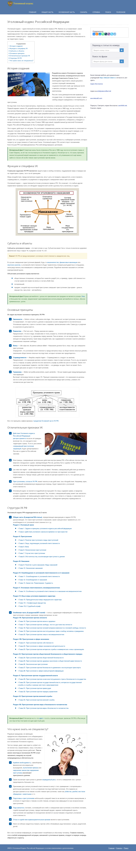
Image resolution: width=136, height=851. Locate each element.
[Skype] (111, 34)
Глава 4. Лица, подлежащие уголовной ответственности (39, 543)
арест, (41, 718)
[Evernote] (103, 34)
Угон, (83, 296)
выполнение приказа (30, 767)
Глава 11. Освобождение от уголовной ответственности (39, 576)
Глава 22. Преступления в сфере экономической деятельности (42, 646)
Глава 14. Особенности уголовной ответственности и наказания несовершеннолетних (50, 591)
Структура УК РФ (15, 58)
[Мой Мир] (100, 34)
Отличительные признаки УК (19, 56)
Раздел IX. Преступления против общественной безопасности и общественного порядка (47, 654)
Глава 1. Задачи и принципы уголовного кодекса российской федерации (45, 528)
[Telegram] (114, 34)
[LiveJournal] (106, 34)
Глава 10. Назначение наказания (31, 568)
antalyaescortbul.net (104, 91)
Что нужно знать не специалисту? (21, 60)
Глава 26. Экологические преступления (33, 664)
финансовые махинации (68, 262)
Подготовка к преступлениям (23, 798)
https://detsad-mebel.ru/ (108, 77)
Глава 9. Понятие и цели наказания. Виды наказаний (38, 565)
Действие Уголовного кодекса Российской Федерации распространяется (24, 435)
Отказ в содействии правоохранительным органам (31, 819)
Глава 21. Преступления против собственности (36, 643)
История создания (16, 46)
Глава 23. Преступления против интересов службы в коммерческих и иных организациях (51, 649)
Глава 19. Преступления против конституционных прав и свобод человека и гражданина (51, 631)
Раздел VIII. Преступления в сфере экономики (31, 639)
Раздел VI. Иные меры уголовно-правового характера (34, 596)
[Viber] (109, 34)
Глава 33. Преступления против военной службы (37, 700)
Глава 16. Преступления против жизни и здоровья (37, 621)
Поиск (126, 848)
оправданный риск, (49, 779)
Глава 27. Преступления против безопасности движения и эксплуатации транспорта (50, 667)
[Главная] (20, 3)
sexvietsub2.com (96, 98)
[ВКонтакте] (94, 34)
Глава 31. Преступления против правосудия (35, 688)
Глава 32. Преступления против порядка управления (38, 691)
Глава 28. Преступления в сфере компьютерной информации (41, 671)
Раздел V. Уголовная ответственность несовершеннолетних (36, 587)
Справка (96, 12)
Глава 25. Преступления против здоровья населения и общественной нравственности (50, 661)
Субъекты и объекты (16, 51)
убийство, (68, 791)
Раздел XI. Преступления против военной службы (32, 696)
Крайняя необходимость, (22, 762)
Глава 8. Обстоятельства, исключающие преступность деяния (42, 556)
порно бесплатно (96, 84)
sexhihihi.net (122, 105)
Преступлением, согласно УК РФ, (25, 481)
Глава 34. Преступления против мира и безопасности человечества (43, 708)
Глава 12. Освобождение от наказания (33, 579)
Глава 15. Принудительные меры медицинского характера (40, 599)
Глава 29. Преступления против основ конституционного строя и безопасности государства (52, 679)
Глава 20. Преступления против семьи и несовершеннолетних (41, 634)
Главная (111, 848)
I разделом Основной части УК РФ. (46, 421)
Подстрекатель (18, 807)
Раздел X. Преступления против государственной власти (35, 675)
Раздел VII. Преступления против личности (30, 617)
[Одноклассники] (97, 34)
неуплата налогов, (14, 265)
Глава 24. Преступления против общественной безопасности (41, 657)
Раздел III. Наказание (21, 561)
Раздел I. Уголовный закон (23, 525)
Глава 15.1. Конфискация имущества (32, 603)
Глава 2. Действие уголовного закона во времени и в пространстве (43, 532)
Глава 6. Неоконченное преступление (32, 550)
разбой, (75, 791)
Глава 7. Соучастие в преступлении (32, 553)
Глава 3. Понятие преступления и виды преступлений (38, 540)
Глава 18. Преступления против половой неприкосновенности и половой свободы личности (52, 628)
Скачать (119, 848)
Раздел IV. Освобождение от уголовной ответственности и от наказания (41, 573)
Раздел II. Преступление (22, 536)
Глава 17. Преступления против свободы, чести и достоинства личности (45, 624)
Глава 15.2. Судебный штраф (29, 606)
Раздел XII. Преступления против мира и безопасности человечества (40, 704)
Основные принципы (16, 53)
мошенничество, (53, 262)
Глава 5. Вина (24, 546)
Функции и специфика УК (18, 48)
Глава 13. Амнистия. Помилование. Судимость (36, 583)
